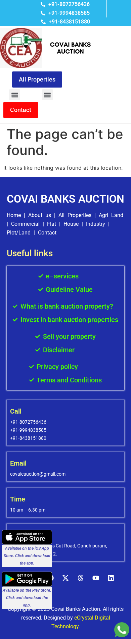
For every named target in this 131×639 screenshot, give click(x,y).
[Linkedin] (111, 578)
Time (17, 499)
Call (15, 411)
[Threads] (80, 578)
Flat (51, 224)
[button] (14, 94)
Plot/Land (19, 232)
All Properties (74, 215)
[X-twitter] (65, 578)
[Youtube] (95, 578)
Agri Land (111, 215)
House (71, 224)
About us (39, 215)
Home (14, 215)
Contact (47, 232)
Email (18, 463)
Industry (95, 224)
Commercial (25, 224)
